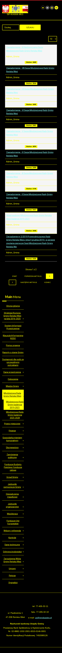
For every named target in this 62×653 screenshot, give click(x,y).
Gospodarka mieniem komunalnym (12, 439)
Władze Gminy (12, 386)
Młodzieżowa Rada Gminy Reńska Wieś (12, 394)
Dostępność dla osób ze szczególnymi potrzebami (13, 362)
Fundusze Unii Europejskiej (13, 522)
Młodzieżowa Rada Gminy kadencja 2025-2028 (15, 415)
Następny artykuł (28, 282)
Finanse (12, 431)
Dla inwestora (12, 447)
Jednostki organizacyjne (12, 505)
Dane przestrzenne (12, 372)
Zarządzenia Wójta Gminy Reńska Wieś (12, 560)
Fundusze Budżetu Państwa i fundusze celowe (13, 467)
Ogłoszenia (13, 379)
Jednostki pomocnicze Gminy (12, 485)
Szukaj (30, 27)
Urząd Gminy (12, 477)
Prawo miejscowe (12, 424)
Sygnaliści (13, 582)
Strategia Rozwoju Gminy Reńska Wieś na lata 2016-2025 (12, 316)
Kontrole (12, 538)
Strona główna (13, 306)
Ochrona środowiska (12, 552)
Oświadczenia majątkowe (12, 495)
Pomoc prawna (13, 345)
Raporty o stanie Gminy (13, 352)
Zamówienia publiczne (12, 456)
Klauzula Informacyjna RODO (13, 337)
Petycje (12, 575)
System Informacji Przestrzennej (13, 327)
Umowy (12, 568)
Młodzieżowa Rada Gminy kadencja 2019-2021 (15, 405)
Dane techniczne (12, 545)
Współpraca (12, 514)
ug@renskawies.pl (43, 618)
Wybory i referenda (12, 531)
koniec (47, 282)
